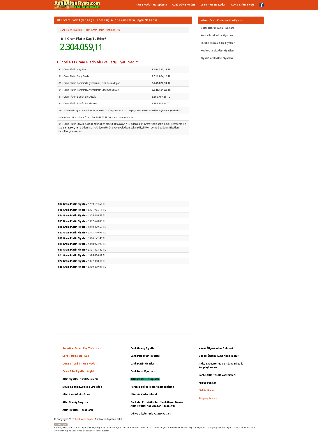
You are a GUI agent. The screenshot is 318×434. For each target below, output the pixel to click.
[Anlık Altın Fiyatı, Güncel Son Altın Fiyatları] (77, 4)
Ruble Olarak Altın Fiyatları (217, 50)
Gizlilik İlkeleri (207, 390)
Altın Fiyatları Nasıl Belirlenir (80, 379)
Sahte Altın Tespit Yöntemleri (217, 375)
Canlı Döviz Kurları (183, 4)
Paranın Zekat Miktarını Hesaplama (152, 386)
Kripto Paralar (207, 382)
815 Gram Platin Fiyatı (71, 221)
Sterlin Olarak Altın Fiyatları (218, 43)
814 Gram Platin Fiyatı (71, 215)
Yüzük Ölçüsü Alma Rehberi (216, 348)
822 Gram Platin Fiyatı (71, 261)
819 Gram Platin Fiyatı (71, 243)
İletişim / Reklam (208, 398)
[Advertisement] (123, 168)
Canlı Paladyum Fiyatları (145, 355)
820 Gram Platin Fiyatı (71, 249)
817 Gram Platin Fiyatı (71, 232)
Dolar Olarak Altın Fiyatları (217, 27)
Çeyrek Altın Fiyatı (242, 4)
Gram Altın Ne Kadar (212, 4)
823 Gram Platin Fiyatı (71, 266)
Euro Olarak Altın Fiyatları (217, 35)
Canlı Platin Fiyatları (142, 363)
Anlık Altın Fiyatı (84, 419)
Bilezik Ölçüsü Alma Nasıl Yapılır (219, 355)
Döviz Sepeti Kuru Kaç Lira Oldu (82, 386)
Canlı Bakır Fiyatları (142, 371)
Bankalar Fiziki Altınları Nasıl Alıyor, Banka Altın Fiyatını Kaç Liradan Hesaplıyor (156, 404)
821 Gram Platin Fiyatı (71, 255)
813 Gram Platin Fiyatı (71, 209)
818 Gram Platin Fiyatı (71, 238)
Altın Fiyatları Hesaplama (151, 4)
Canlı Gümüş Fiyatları (143, 348)
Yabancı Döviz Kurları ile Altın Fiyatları (222, 20)
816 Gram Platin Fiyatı (71, 226)
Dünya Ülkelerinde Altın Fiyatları (150, 413)
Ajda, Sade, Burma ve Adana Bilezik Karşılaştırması (221, 365)
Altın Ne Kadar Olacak (144, 394)
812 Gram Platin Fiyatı (71, 204)
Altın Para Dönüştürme (76, 394)
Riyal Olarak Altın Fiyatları (217, 58)
